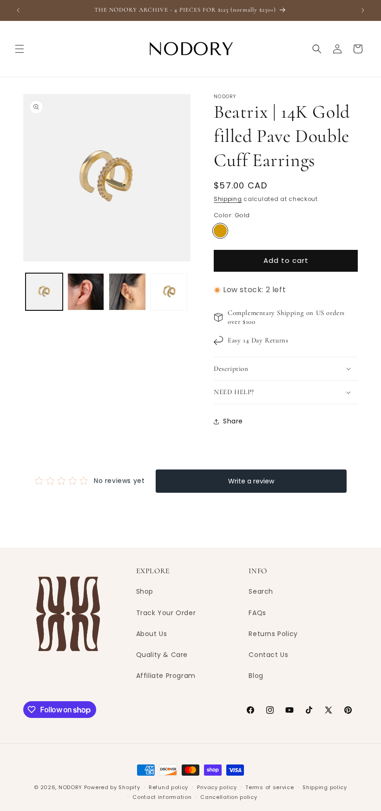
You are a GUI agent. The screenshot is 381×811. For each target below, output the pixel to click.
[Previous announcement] (18, 10)
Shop (144, 591)
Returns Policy (273, 633)
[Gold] (220, 230)
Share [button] (233, 421)
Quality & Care (162, 654)
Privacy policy (217, 787)
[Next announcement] (363, 10)
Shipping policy (324, 787)
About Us (151, 633)
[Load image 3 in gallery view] (127, 291)
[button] (19, 49)
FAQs (257, 612)
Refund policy (168, 787)
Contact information (161, 797)
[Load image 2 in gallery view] (86, 291)
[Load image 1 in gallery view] (44, 291)
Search (261, 591)
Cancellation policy (228, 797)
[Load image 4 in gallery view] (169, 291)
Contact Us (268, 654)
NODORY (70, 787)
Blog (256, 675)
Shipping (228, 199)
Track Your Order (166, 612)
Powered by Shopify (112, 787)
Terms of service (269, 787)
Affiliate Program (166, 675)
